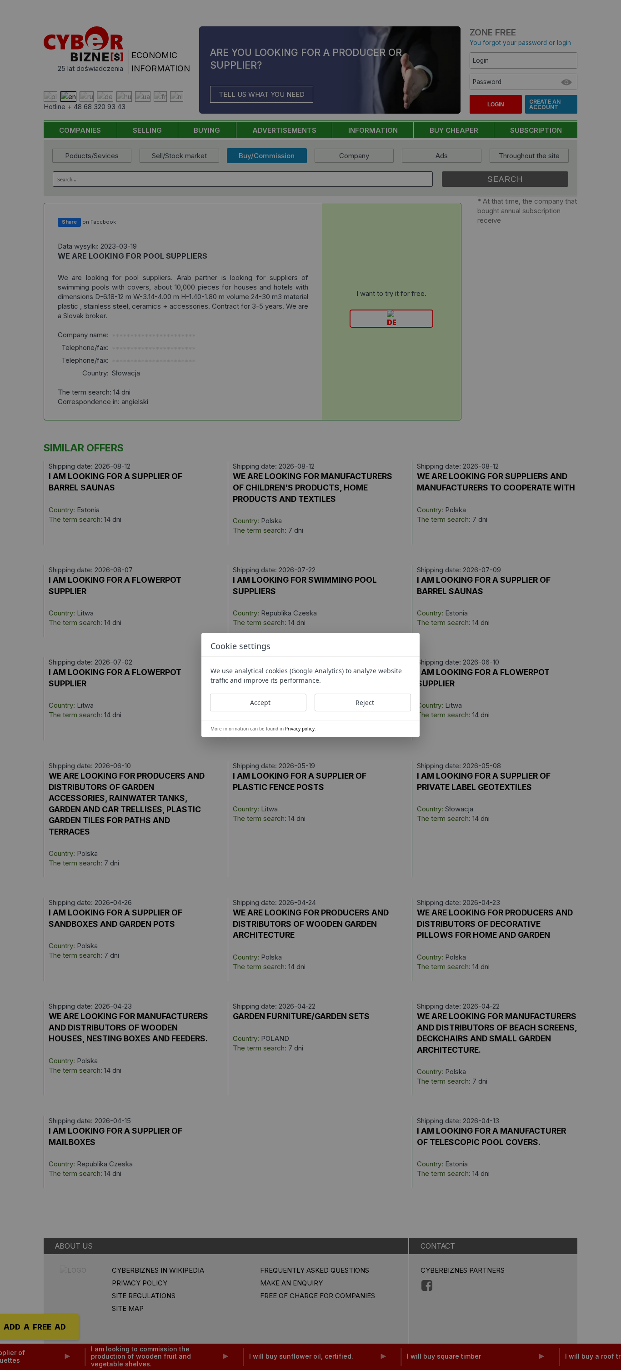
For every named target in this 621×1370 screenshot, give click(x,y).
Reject (365, 702)
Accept (260, 702)
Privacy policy (300, 728)
